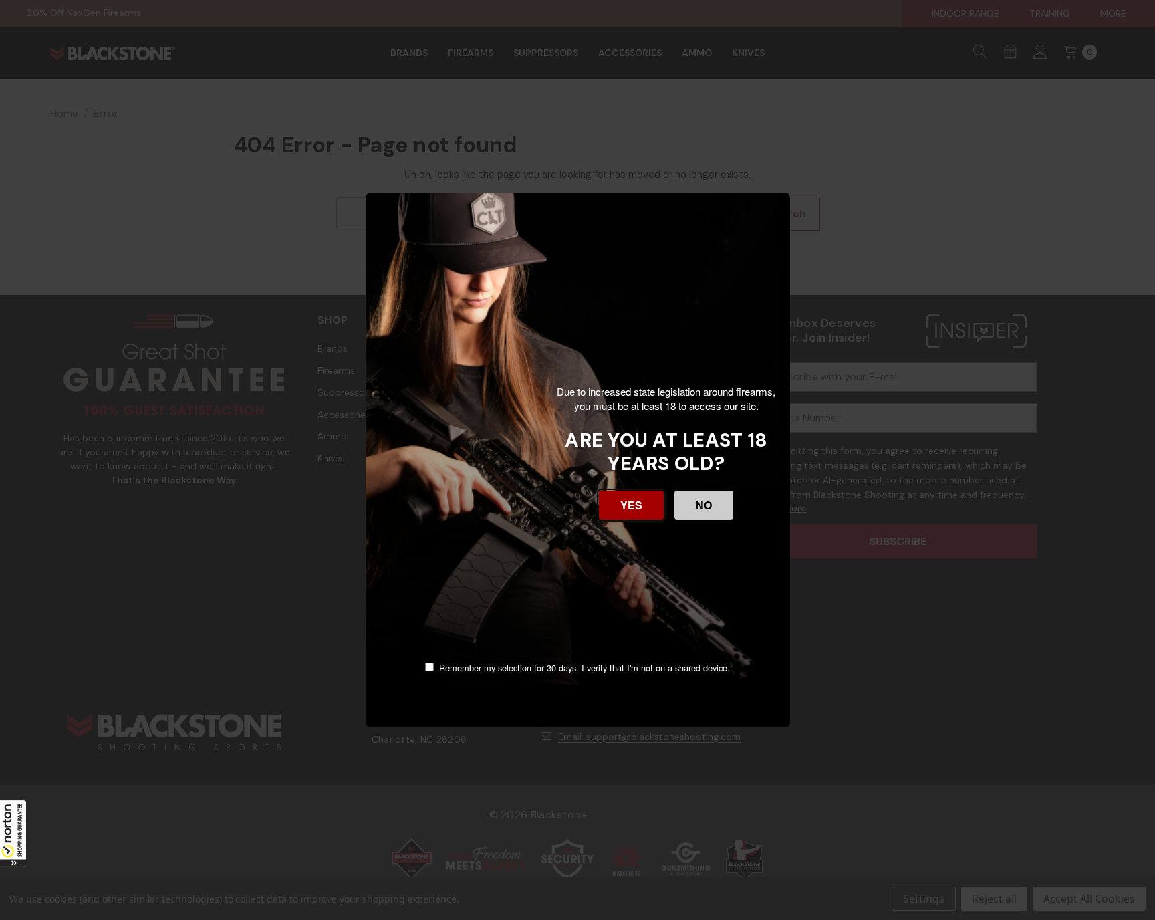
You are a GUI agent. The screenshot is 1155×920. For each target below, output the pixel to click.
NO (704, 505)
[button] (13, 833)
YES (631, 505)
